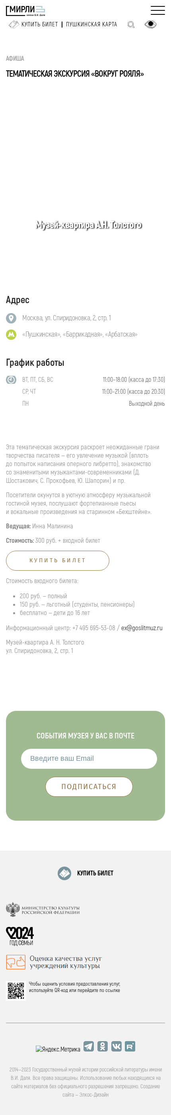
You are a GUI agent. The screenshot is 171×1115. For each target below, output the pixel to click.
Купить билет (39, 24)
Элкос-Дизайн (94, 1094)
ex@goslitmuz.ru (142, 628)
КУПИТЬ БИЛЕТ (95, 873)
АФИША (15, 59)
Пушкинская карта (91, 24)
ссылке (112, 990)
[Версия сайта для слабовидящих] (151, 24)
